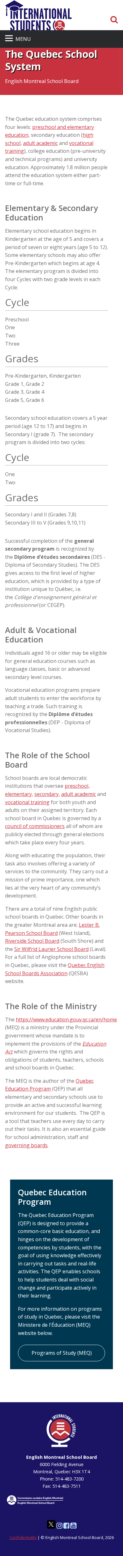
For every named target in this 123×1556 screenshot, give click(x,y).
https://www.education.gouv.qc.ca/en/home (66, 1019)
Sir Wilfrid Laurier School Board (51, 949)
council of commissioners (35, 826)
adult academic (40, 143)
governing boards (26, 1145)
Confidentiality (23, 1537)
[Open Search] (114, 19)
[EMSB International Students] (38, 17)
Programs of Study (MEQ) (62, 1352)
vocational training (27, 802)
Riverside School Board (32, 940)
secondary (46, 794)
